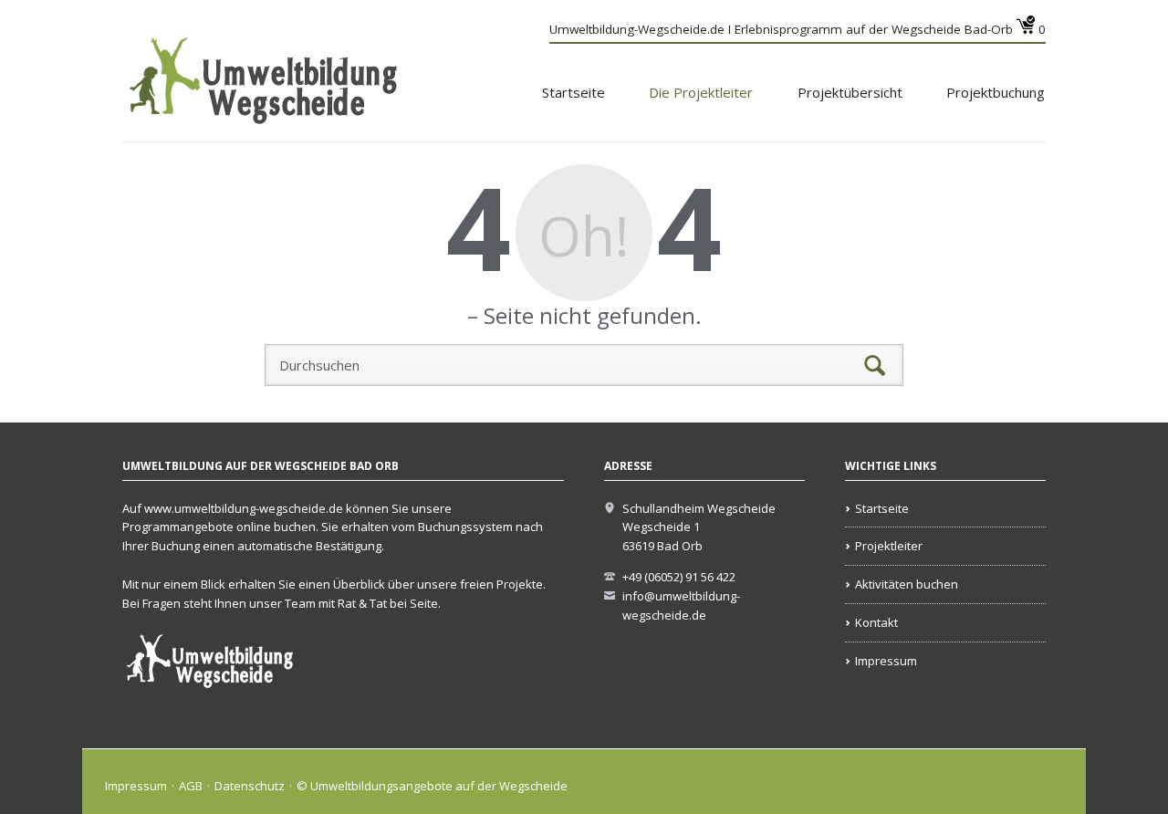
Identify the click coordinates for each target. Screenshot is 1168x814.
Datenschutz (249, 785)
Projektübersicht (850, 92)
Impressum (886, 660)
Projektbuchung (995, 92)
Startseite (573, 92)
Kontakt (876, 622)
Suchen (874, 365)
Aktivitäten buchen (906, 584)
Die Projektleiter (701, 92)
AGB (191, 785)
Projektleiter (889, 545)
